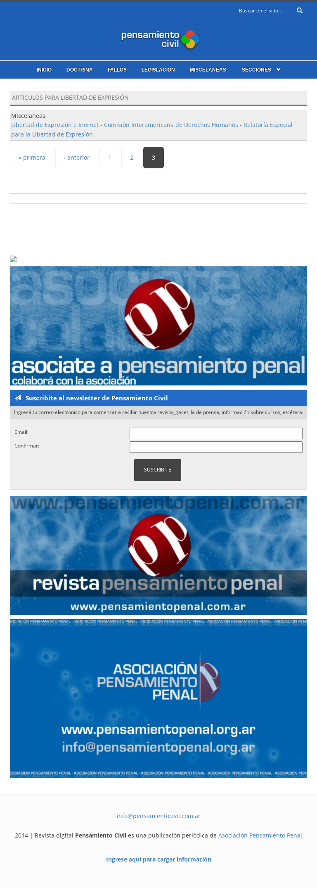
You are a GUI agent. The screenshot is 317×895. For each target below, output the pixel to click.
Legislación (158, 70)
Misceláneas (208, 70)
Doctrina (79, 70)
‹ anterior (77, 157)
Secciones (256, 70)
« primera (32, 157)
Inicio (44, 70)
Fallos (117, 70)
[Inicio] (158, 38)
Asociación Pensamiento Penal (260, 835)
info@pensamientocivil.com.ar (159, 816)
